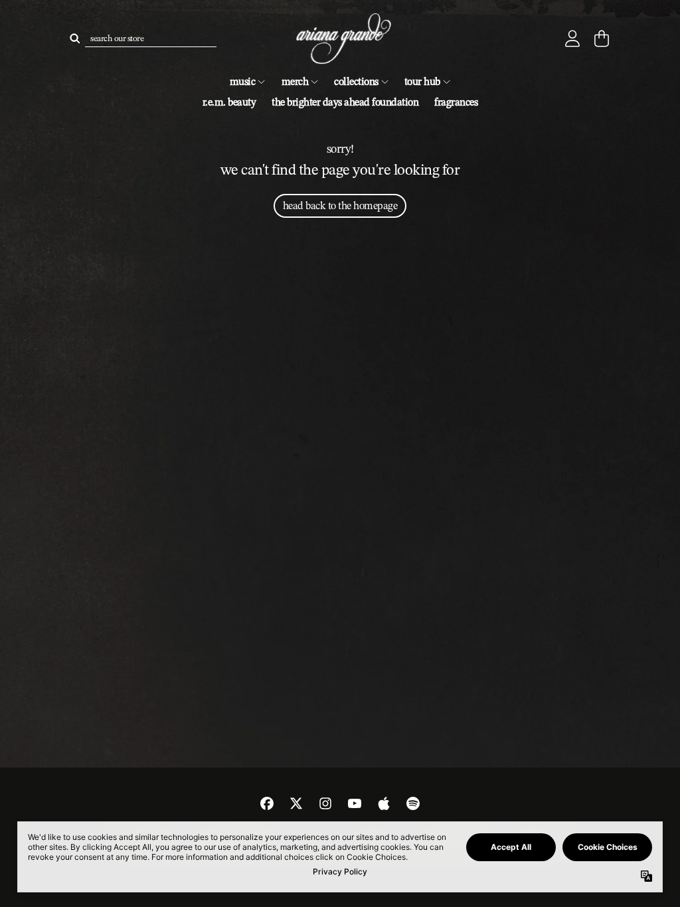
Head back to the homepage (340, 205)
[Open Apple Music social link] (383, 803)
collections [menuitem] (356, 81)
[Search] (74, 38)
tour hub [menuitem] (422, 81)
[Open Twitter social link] (296, 803)
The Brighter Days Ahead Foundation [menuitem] (345, 102)
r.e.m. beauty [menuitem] (229, 102)
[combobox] (150, 38)
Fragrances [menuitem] (455, 102)
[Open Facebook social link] (267, 803)
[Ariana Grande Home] (340, 39)
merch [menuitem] (295, 81)
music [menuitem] (243, 81)
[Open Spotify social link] (413, 803)
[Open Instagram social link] (325, 803)
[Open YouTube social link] (354, 803)
